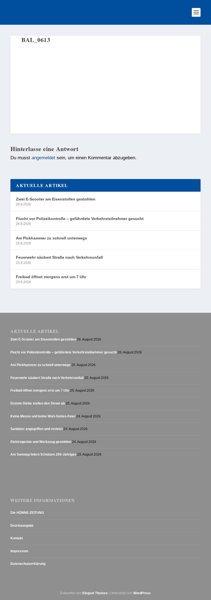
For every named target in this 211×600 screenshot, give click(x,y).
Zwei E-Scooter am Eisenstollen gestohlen (55, 199)
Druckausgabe (22, 526)
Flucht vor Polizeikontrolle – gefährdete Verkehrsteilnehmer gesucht (80, 218)
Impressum (19, 551)
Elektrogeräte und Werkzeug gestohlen (40, 442)
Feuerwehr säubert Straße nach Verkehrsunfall (59, 257)
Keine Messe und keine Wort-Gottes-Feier (43, 416)
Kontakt (16, 538)
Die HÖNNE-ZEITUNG (27, 513)
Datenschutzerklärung (27, 564)
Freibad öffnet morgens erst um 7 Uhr (51, 277)
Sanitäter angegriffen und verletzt (36, 429)
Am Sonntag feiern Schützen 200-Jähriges (43, 454)
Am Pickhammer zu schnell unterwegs (51, 238)
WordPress (142, 593)
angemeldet (43, 157)
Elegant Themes (95, 593)
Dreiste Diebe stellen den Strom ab (37, 403)
